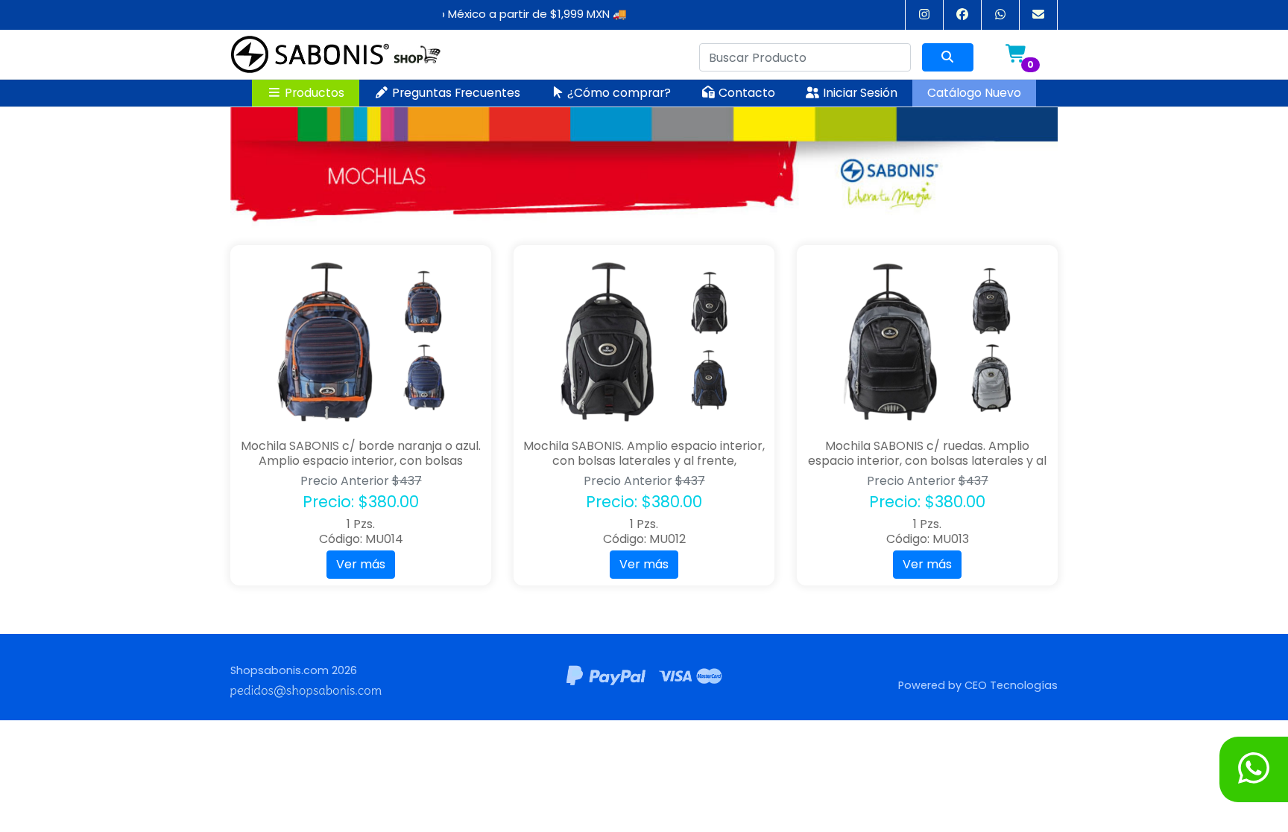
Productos (313, 92)
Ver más (360, 564)
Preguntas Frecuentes (454, 92)
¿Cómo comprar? (617, 92)
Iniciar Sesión (858, 92)
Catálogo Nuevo (974, 92)
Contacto (745, 92)
